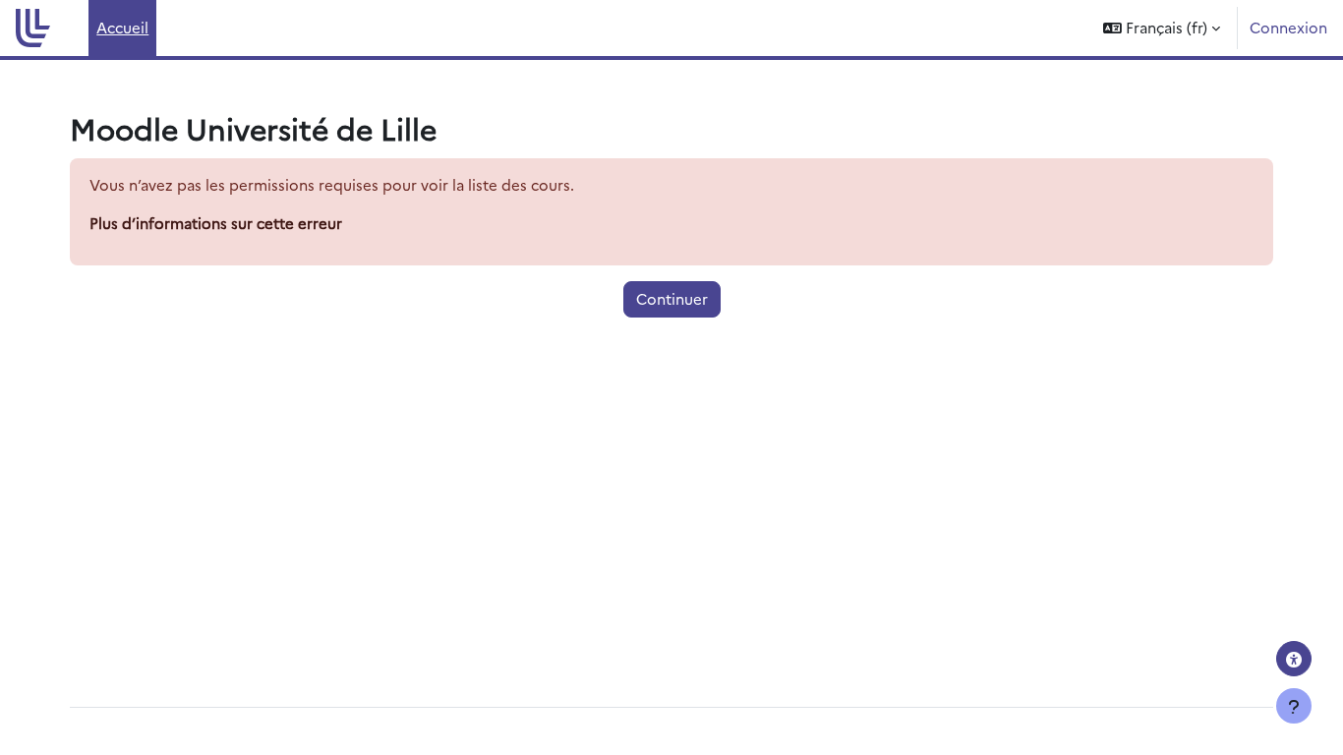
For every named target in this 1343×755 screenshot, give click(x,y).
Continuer (672, 298)
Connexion (1288, 27)
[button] (1161, 28)
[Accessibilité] (1294, 658)
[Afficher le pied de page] (1294, 706)
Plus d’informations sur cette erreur (215, 222)
